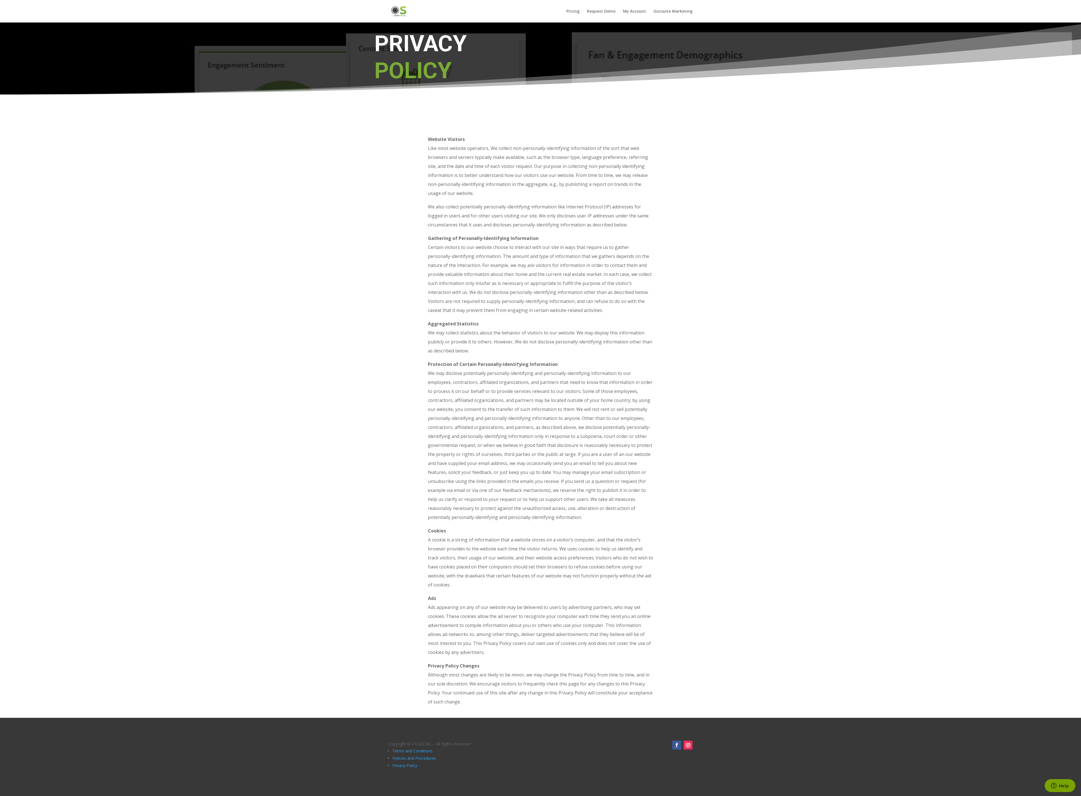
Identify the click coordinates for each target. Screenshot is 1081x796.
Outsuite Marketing (673, 11)
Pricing (573, 11)
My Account (634, 11)
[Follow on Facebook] (676, 745)
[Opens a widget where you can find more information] (1059, 786)
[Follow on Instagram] (688, 745)
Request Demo (601, 11)
